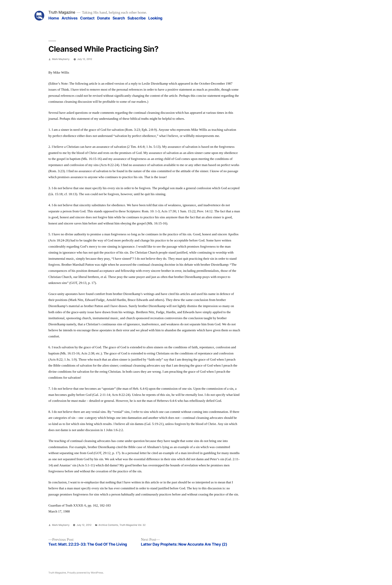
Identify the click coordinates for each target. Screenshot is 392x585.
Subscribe (136, 18)
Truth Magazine (61, 12)
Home (53, 18)
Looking (155, 18)
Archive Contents (108, 525)
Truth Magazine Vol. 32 (132, 525)
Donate (103, 18)
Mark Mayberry (61, 59)
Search (119, 18)
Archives (70, 18)
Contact (87, 18)
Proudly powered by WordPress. (85, 572)
